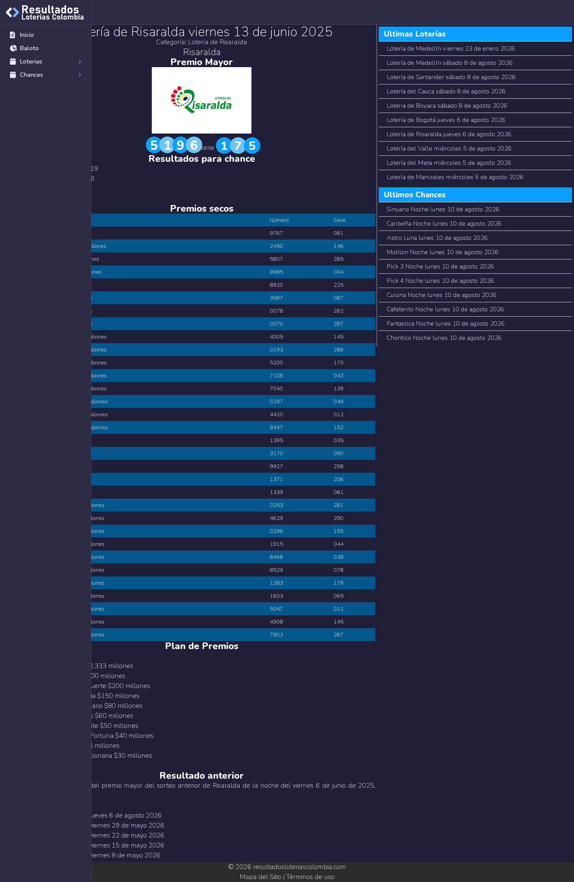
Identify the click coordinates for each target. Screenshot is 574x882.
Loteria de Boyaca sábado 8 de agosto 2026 (447, 105)
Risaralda (202, 52)
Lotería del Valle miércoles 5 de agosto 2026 (449, 148)
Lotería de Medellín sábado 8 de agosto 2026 (450, 62)
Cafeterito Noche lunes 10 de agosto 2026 (445, 309)
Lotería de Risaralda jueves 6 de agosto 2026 (449, 134)
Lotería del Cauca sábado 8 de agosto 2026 (446, 91)
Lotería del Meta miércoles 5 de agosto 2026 (449, 162)
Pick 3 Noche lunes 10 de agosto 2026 (440, 266)
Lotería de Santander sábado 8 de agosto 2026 (451, 77)
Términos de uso (310, 876)
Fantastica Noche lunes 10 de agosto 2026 (446, 323)
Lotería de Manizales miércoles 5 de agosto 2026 (455, 177)
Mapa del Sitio (260, 876)
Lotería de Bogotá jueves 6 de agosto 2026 (446, 120)
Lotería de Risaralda (217, 42)
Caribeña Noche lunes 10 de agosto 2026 (444, 223)
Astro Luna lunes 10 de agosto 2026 (437, 238)
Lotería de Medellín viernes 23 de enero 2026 (451, 48)
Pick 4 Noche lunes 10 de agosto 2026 (440, 280)
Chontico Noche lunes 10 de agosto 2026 (444, 338)
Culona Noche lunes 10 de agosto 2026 (441, 295)
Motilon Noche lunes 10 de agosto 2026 (443, 252)
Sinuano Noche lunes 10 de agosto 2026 (443, 209)
